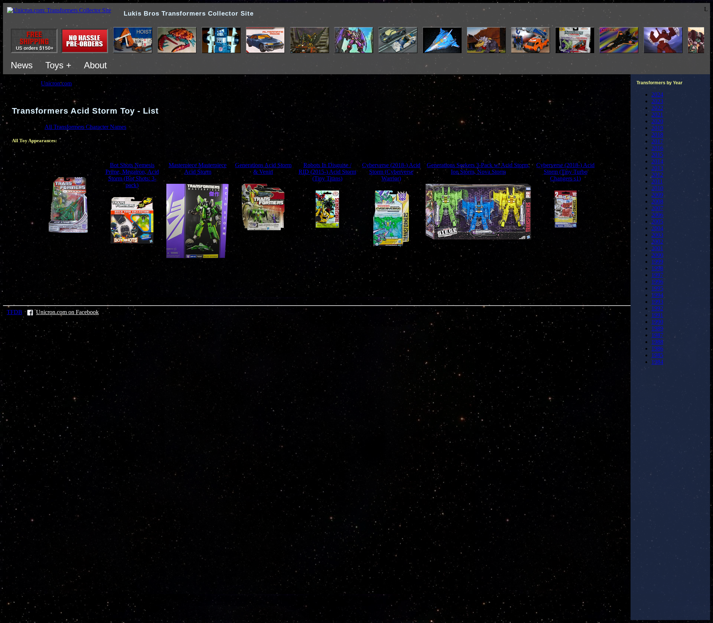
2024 (657, 94)
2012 (657, 175)
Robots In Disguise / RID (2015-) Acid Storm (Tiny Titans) (327, 172)
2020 (657, 121)
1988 (657, 342)
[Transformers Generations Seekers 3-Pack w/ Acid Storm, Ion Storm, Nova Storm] (478, 237)
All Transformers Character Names (85, 127)
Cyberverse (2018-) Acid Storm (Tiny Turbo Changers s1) (565, 172)
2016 (657, 148)
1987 (657, 335)
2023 (657, 101)
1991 (657, 315)
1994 (657, 295)
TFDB (14, 312)
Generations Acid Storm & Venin (263, 168)
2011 (657, 181)
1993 (657, 302)
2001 (657, 248)
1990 (657, 322)
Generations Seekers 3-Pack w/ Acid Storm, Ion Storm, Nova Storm (478, 168)
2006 (657, 215)
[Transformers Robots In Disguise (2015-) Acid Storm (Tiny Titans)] (327, 225)
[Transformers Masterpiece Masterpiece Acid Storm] (197, 256)
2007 (657, 208)
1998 (657, 268)
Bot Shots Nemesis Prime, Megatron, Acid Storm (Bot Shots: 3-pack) (132, 175)
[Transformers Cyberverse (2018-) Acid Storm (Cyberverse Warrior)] (391, 244)
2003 (657, 235)
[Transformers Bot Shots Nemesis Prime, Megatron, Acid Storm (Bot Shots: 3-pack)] (132, 241)
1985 (657, 355)
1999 (657, 261)
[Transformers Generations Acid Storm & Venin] (263, 228)
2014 (657, 161)
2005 (657, 221)
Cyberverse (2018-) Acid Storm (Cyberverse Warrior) (391, 172)
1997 (657, 275)
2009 (657, 195)
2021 (657, 114)
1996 (657, 281)
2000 (657, 255)
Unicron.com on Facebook (67, 312)
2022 (657, 108)
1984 (657, 362)
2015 (657, 154)
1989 (657, 328)
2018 (657, 134)
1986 (657, 348)
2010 (657, 188)
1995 (657, 288)
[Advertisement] (317, 281)
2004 (657, 228)
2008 (657, 201)
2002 (657, 241)
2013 (657, 168)
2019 (657, 128)
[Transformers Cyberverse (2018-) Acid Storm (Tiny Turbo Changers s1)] (565, 225)
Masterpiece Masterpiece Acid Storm (198, 168)
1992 (657, 308)
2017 (657, 141)
